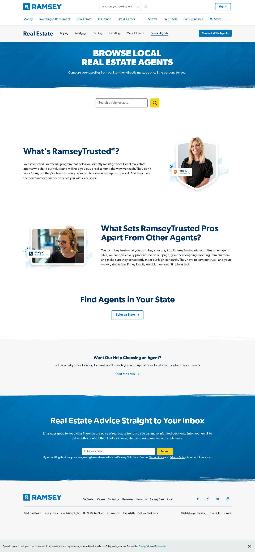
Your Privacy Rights (70, 513)
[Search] (146, 6)
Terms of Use (156, 457)
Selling (98, 33)
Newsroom (141, 499)
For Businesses (193, 19)
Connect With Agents (215, 33)
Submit (164, 451)
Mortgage (81, 33)
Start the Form (126, 374)
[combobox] (125, 6)
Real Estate (84, 19)
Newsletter (127, 499)
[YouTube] (218, 498)
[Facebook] (197, 498)
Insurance (104, 19)
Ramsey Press (157, 499)
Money (28, 19)
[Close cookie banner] (249, 546)
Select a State (125, 314)
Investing (114, 33)
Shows (152, 19)
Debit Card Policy (32, 513)
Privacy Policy (178, 457)
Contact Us (113, 499)
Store (217, 19)
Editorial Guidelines (148, 513)
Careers (101, 499)
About (170, 499)
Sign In (223, 6)
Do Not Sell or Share (93, 513)
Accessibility (128, 513)
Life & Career (126, 19)
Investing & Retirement (54, 19)
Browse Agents (159, 33)
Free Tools (170, 19)
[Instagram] (228, 498)
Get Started (88, 499)
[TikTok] (207, 498)
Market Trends (135, 33)
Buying (64, 33)
